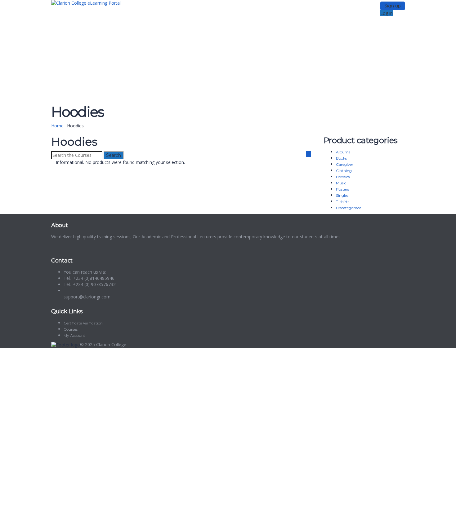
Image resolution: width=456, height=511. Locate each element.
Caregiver (344, 164)
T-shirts (342, 201)
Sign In (49, 501)
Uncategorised (348, 207)
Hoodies (343, 176)
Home (57, 126)
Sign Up (35, 501)
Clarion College (111, 344)
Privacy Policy (137, 437)
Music (341, 183)
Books (341, 158)
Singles (342, 195)
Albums (343, 152)
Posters (342, 189)
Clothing (344, 170)
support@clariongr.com (87, 297)
